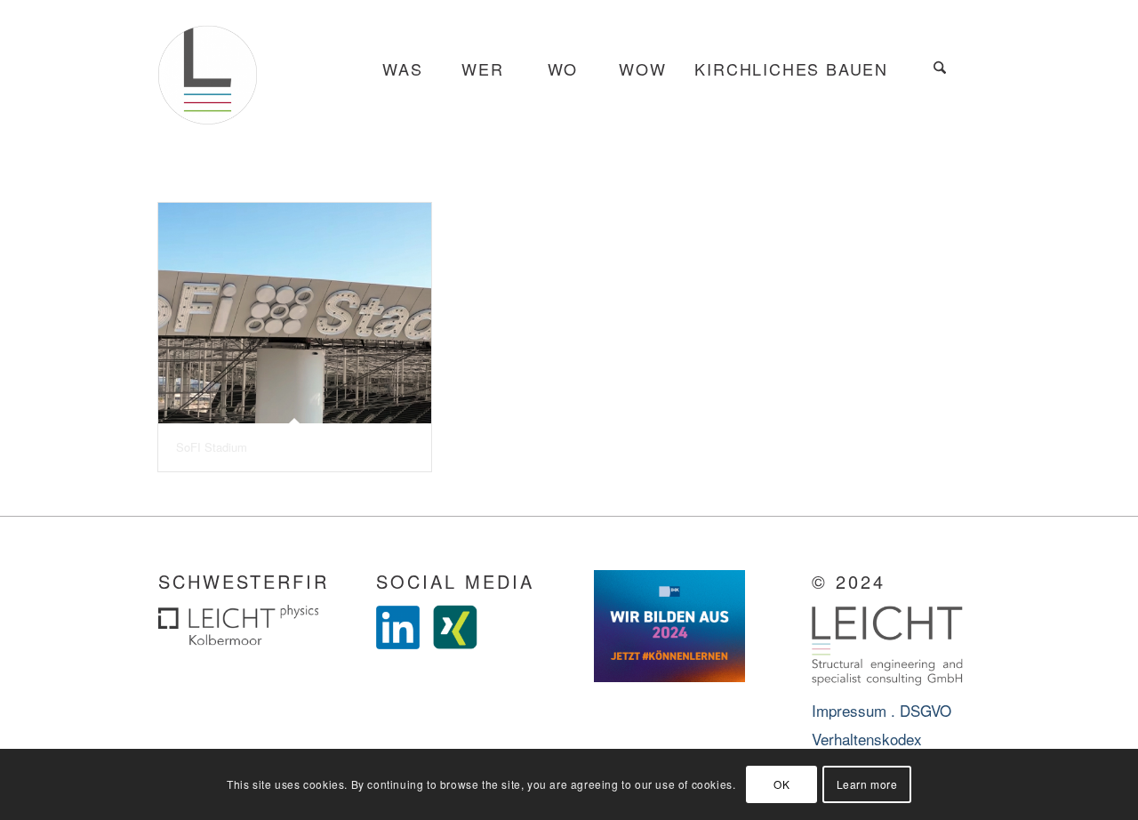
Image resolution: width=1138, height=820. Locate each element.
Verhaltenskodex (867, 739)
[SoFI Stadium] (294, 313)
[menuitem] (402, 69)
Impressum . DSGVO (881, 710)
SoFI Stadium (211, 446)
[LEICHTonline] (207, 69)
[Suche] (940, 69)
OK (781, 784)
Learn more (867, 784)
